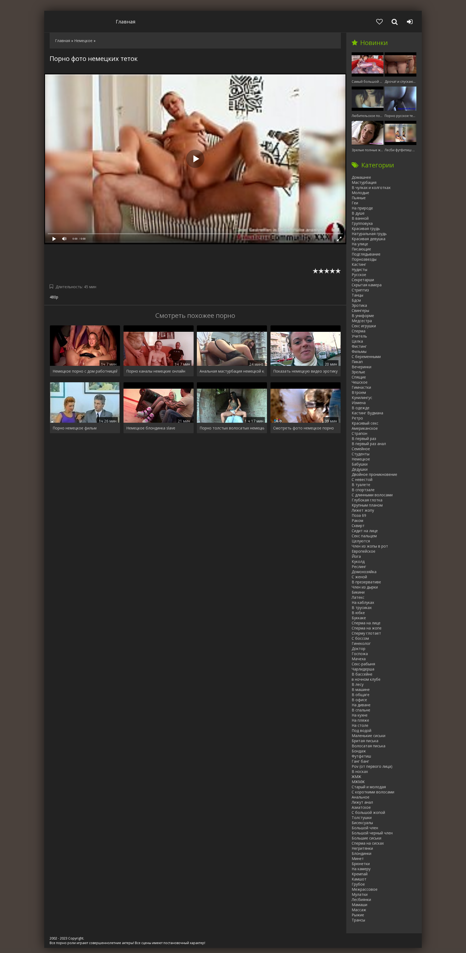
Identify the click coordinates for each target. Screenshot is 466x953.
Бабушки (360, 464)
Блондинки (361, 853)
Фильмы (359, 351)
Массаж (359, 909)
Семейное (361, 448)
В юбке (358, 612)
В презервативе (366, 581)
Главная (125, 21)
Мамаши (359, 904)
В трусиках (362, 607)
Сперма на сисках (368, 843)
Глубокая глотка (367, 500)
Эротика (359, 305)
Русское (359, 274)
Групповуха (362, 223)
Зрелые (358, 371)
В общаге (360, 694)
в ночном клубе (366, 679)
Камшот (359, 879)
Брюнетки (361, 863)
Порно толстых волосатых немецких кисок (232, 428)
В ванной (360, 218)
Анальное (360, 797)
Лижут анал (362, 802)
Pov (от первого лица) (372, 766)
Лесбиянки (361, 899)
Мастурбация (364, 182)
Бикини (358, 592)
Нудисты (359, 269)
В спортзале (363, 489)
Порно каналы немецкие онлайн (155, 371)
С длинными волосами (372, 494)
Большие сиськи (366, 838)
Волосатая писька (368, 745)
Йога (356, 556)
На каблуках (363, 602)
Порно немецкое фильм (75, 428)
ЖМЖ (356, 776)
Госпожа (360, 653)
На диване (361, 704)
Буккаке (359, 617)
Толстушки (362, 817)
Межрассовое (365, 889)
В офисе (359, 699)
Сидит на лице (365, 530)
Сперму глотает (366, 633)
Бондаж (359, 751)
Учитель (359, 336)
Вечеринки (361, 366)
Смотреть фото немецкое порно (303, 428)
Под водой (361, 730)
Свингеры (360, 310)
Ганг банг (360, 761)
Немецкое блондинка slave (150, 428)
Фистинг (359, 346)
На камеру (361, 868)
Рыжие (358, 914)
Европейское (363, 551)
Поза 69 (359, 515)
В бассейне (362, 674)
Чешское (360, 382)
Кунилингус (362, 397)
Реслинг (359, 566)
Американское (365, 428)
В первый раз (364, 438)
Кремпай (360, 873)
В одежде (360, 407)
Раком (357, 520)
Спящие (359, 377)
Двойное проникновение (374, 474)
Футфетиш (361, 756)
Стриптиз (360, 290)
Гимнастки (361, 387)
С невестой (362, 479)
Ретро (357, 418)
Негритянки (362, 848)
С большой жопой (368, 812)
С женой (359, 576)
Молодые (360, 192)
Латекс (358, 597)
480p (54, 297)
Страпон (359, 433)
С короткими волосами (373, 791)
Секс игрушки (364, 325)
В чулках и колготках (371, 187)
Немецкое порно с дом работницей (85, 371)
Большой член (365, 827)
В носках (360, 771)
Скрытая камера (367, 284)
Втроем (359, 392)
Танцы (357, 295)
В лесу (358, 684)
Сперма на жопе (367, 628)
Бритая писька (365, 740)
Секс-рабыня (363, 663)
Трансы (358, 920)
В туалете (361, 484)
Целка (357, 341)
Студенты (360, 453)
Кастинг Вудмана (367, 412)
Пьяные (359, 197)
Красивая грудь (366, 228)
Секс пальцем (364, 535)
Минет (358, 858)
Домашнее (361, 177)
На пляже (360, 720)
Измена (359, 402)
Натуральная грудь (369, 233)
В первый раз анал (369, 443)
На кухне (360, 715)
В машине (361, 689)
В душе (358, 213)
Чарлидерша (363, 669)
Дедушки (360, 469)
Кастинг (359, 264)
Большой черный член (372, 832)
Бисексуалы (362, 822)
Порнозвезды (364, 259)
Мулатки (360, 894)
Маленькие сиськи (368, 735)
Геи (355, 202)
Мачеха (359, 658)
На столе (360, 725)
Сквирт (358, 525)
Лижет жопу (363, 510)
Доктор (358, 648)
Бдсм (356, 300)
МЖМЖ (358, 781)
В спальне (361, 710)
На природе (362, 208)
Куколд (358, 561)
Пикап (357, 361)
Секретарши (363, 279)
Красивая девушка (368, 238)
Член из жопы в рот (370, 546)
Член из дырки (365, 587)
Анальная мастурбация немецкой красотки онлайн (232, 371)
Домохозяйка (364, 571)
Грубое (358, 884)
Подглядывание (366, 254)
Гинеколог (361, 643)
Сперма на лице (366, 622)
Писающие (361, 249)
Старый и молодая (369, 786)
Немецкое (361, 459)
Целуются (361, 540)
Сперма (358, 330)
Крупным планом (367, 505)
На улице (360, 243)
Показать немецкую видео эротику (305, 371)
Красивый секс (365, 423)
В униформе (363, 315)
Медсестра (362, 320)
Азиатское (361, 807)
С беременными (366, 356)
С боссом (360, 638)
